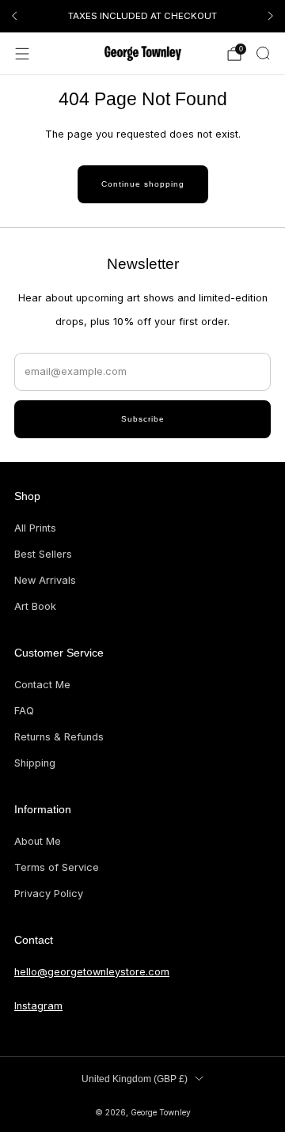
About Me (37, 841)
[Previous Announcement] (14, 15)
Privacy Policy (48, 893)
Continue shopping (142, 184)
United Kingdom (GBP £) (135, 1079)
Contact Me (42, 685)
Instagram (38, 1006)
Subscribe (143, 419)
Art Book (35, 606)
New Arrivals (45, 580)
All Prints (35, 528)
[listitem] (142, 16)
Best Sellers (43, 554)
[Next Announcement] (270, 15)
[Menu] (22, 54)
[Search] (263, 53)
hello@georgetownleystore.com (91, 972)
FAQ (24, 711)
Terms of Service (56, 867)
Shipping (34, 763)
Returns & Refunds (59, 737)
